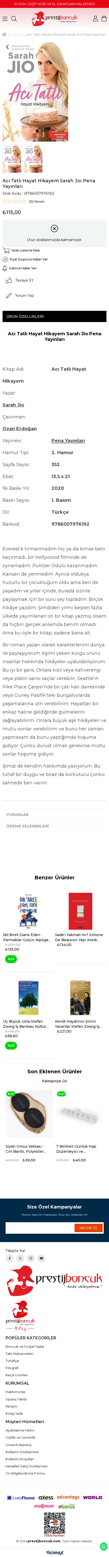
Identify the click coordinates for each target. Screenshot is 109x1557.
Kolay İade (14, 1413)
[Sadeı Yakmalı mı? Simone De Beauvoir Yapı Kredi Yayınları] (80, 911)
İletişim (11, 1406)
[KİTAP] (13, 35)
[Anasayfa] (8, 35)
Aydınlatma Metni (20, 1430)
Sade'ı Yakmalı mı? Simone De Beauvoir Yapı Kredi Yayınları (79, 937)
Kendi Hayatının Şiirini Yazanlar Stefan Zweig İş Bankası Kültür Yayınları (77, 1024)
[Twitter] (20, 1258)
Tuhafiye (12, 1361)
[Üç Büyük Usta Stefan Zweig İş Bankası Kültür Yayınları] (28, 997)
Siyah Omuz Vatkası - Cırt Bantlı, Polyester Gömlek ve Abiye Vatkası (25, 1149)
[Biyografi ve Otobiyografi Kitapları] (23, 35)
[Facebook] (10, 1258)
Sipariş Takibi (16, 1399)
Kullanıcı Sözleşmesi (22, 1452)
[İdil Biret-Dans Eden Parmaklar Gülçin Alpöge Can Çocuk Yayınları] (28, 911)
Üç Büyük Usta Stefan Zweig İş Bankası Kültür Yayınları (24, 1024)
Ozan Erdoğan (20, 429)
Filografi (12, 1368)
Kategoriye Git (54, 1081)
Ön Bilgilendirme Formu (25, 1473)
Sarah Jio (13, 405)
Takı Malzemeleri (19, 1354)
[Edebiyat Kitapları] (18, 35)
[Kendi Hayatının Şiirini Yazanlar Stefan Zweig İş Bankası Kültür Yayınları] (80, 997)
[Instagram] (31, 1258)
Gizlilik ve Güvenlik (20, 1437)
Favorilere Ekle (51, 1147)
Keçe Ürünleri (17, 1375)
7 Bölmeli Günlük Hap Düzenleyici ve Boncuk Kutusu (76, 1149)
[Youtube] (42, 1258)
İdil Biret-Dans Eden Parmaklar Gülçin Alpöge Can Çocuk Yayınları (25, 937)
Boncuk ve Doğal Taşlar (25, 1346)
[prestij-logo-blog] (55, 1316)
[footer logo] (55, 1280)
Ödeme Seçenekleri (27, 826)
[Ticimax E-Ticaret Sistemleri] (55, 1553)
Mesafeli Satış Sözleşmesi (26, 1466)
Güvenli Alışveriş (18, 1445)
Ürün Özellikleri (25, 316)
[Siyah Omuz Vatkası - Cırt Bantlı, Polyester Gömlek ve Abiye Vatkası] (29, 1113)
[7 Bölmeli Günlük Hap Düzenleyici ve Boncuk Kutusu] (79, 1113)
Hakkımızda (15, 1392)
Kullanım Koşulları (20, 1459)
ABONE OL (89, 1228)
